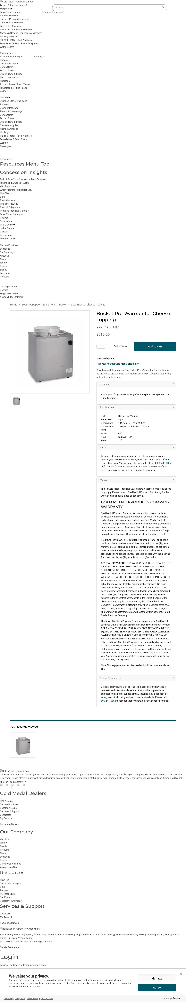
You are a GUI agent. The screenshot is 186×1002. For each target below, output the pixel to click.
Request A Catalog (9, 824)
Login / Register (10, 5)
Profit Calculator (8, 200)
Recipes (4, 217)
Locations (5, 856)
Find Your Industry (9, 203)
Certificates (6, 221)
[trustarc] (177, 999)
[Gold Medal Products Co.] (16, 1)
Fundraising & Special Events (14, 182)
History (3, 842)
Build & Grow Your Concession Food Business (23, 179)
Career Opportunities (10, 863)
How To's (4, 193)
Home (13, 304)
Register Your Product (11, 900)
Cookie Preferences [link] (10, 947)
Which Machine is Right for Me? (16, 189)
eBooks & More (8, 186)
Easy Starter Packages (11, 214)
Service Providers (9, 804)
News (3, 853)
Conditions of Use (90, 934)
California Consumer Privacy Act (63, 934)
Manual (103, 447)
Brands (3, 846)
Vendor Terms (25, 938)
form (117, 466)
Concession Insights (23, 172)
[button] (136, 429)
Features (104, 384)
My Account (6, 818)
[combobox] (106, 7)
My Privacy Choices (145, 934)
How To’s (4, 880)
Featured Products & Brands (14, 210)
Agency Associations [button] (110, 678)
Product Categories (10, 207)
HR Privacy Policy (125, 934)
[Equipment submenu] (11, 8)
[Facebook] (2, 788)
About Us (4, 839)
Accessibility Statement (12, 934)
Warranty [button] (104, 480)
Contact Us (5, 815)
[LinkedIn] (25, 788)
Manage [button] (157, 978)
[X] (8, 788)
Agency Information (35, 934)
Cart (27, 5)
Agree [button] (157, 987)
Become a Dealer (8, 808)
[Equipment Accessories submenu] (13, 53)
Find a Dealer (6, 801)
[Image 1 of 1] (16, 401)
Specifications (107, 407)
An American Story (9, 867)
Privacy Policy (164, 934)
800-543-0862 (108, 700)
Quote (22, 5)
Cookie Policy (107, 934)
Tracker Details (32, 998)
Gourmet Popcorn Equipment (38, 304)
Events (3, 860)
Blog (2, 196)
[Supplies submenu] (9, 97)
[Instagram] (13, 788)
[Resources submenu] (11, 159)
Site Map (12, 938)
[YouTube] (19, 788)
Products (4, 849)
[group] (50, 351)
